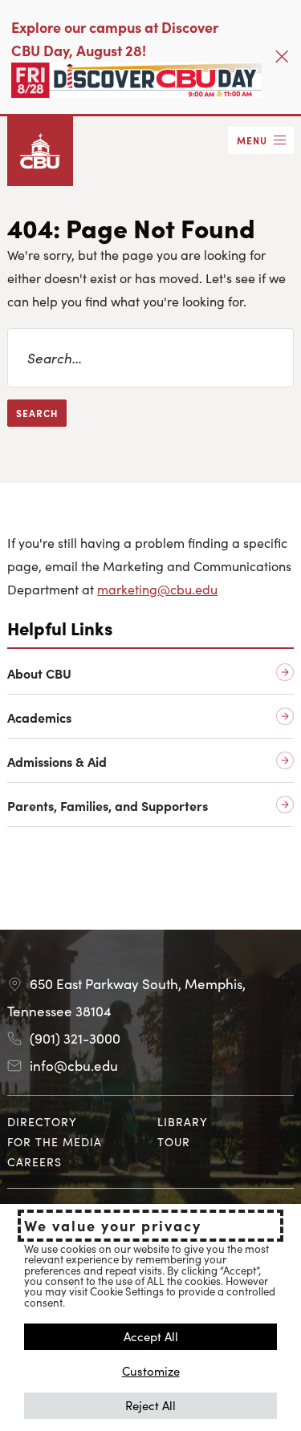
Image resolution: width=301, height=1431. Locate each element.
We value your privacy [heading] (112, 1225)
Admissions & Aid (57, 761)
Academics (39, 717)
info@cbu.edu (74, 1065)
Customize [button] (151, 1370)
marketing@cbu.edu (157, 589)
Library (182, 1121)
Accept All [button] (151, 1336)
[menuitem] (75, 1122)
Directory (42, 1121)
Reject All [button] (150, 1405)
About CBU (39, 673)
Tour (173, 1141)
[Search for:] (150, 357)
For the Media (54, 1141)
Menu (252, 140)
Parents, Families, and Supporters (107, 805)
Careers (34, 1161)
